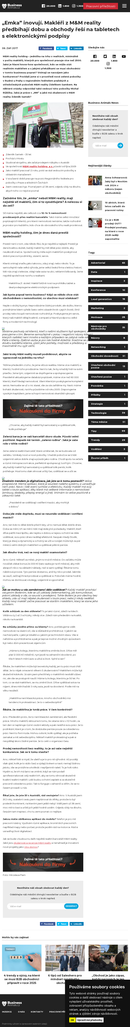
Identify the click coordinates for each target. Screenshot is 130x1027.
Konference (108, 290)
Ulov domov (31, 847)
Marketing (108, 308)
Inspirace (108, 280)
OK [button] (72, 1020)
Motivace (108, 317)
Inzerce (7, 1012)
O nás (21, 1012)
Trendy (108, 440)
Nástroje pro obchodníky (108, 327)
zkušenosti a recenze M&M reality (32, 843)
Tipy (108, 431)
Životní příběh (108, 458)
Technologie (108, 413)
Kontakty (37, 1012)
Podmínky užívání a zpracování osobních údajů (24, 1024)
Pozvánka (108, 385)
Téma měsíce (108, 422)
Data (108, 272)
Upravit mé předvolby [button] (89, 1020)
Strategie (108, 403)
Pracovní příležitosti (100, 6)
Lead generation (108, 299)
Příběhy (108, 394)
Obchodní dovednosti (108, 356)
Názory (108, 337)
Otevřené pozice (108, 376)
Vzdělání (108, 449)
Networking (108, 347)
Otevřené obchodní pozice (108, 366)
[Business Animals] (12, 6)
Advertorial (108, 262)
